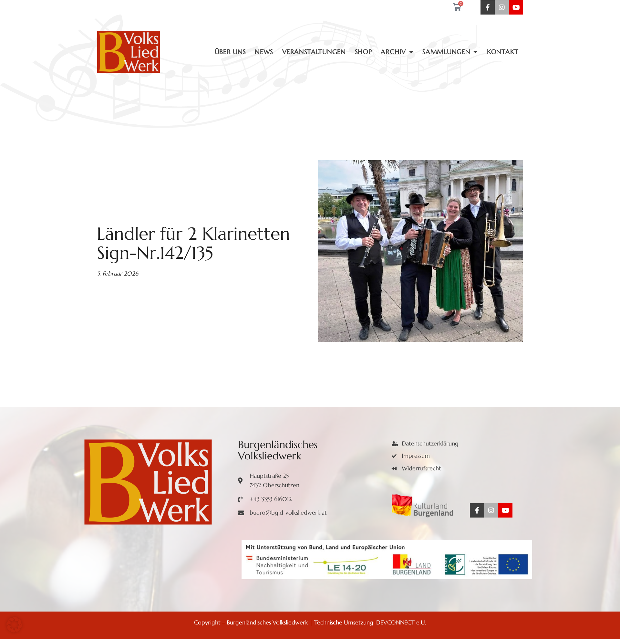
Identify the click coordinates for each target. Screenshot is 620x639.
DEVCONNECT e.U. (401, 622)
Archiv (393, 52)
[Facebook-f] (487, 7)
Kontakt (503, 52)
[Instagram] (502, 7)
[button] (14, 625)
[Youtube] (516, 7)
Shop (363, 52)
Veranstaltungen (314, 52)
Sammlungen (446, 52)
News (264, 52)
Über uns (230, 52)
